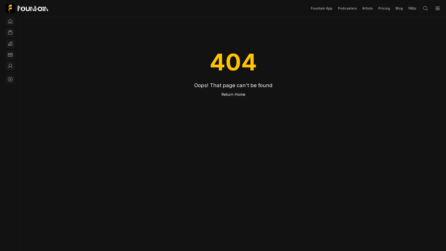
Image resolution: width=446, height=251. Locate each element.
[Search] (425, 8)
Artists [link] (367, 8)
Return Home (233, 94)
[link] (27, 8)
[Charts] (10, 43)
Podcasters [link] (347, 8)
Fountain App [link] (321, 8)
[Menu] (437, 8)
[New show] (10, 79)
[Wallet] (10, 54)
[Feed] (10, 32)
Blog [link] (399, 8)
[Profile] (10, 66)
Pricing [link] (384, 8)
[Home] (10, 21)
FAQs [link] (412, 8)
